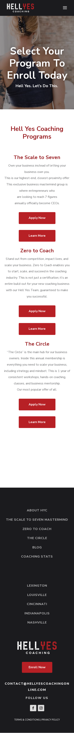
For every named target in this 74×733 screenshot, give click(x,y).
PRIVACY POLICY (50, 719)
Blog (37, 547)
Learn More (37, 236)
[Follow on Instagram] (41, 708)
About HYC (37, 510)
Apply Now (37, 218)
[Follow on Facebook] (33, 708)
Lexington (37, 585)
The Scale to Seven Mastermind (37, 520)
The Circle (37, 538)
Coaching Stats (37, 556)
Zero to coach (37, 529)
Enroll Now (37, 667)
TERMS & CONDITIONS (27, 719)
